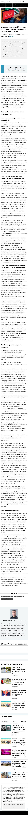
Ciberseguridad (19, 596)
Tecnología (11, 34)
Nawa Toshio (7, 36)
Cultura (22, 5)
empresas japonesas (7, 596)
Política (3, 5)
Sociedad (15, 5)
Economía (9, 5)
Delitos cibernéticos (7, 599)
